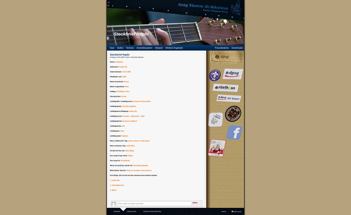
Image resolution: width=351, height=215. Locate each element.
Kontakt (117, 211)
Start (112, 48)
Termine (130, 48)
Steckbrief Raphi (119, 54)
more (195, 203)
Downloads (237, 48)
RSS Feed (237, 212)
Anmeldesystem (144, 48)
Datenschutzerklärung (152, 211)
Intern (224, 212)
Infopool (159, 48)
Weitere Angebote (174, 48)
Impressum (131, 211)
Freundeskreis (222, 48)
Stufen (120, 48)
